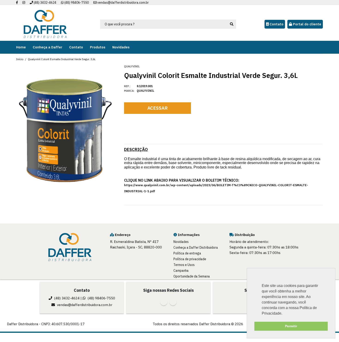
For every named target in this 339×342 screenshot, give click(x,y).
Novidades (181, 242)
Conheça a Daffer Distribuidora (195, 247)
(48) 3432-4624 (44, 2)
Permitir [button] (291, 326)
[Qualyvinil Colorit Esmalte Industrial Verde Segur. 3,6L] (65, 129)
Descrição (136, 149)
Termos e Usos (184, 265)
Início (19, 59)
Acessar (157, 108)
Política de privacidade (189, 259)
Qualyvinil (132, 66)
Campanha (181, 270)
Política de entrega (187, 253)
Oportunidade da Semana (191, 276)
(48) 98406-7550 (76, 2)
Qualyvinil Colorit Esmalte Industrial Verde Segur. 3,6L (62, 59)
